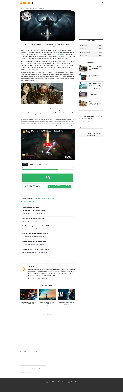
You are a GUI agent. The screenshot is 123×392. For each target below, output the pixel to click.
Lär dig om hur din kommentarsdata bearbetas (54, 351)
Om (82, 2)
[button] (22, 298)
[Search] (102, 3)
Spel (56, 2)
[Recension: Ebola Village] (66, 294)
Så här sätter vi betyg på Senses (27, 201)
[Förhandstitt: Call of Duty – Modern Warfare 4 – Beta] (83, 68)
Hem (21, 8)
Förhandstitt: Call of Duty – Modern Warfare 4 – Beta (95, 68)
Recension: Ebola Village (66, 302)
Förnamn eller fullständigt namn (85, 121)
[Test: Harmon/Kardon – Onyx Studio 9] (83, 95)
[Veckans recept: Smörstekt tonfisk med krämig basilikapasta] (83, 103)
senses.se (44, 46)
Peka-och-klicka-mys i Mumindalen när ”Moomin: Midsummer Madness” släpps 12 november (96, 86)
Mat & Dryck (64, 2)
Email (80, 127)
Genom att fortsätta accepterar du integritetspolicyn (90, 133)
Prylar (43, 2)
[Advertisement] (91, 25)
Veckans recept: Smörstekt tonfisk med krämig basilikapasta (95, 103)
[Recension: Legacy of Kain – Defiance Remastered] (28, 294)
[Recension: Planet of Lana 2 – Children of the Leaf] (47, 294)
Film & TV (50, 2)
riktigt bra (62, 54)
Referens (77, 2)
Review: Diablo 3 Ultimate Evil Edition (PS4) (48, 198)
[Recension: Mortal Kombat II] (83, 77)
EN (98, 2)
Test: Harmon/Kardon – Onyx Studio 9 (95, 93)
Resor (71, 2)
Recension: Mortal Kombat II (94, 76)
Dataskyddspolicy (69, 386)
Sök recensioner (89, 2)
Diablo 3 (38, 50)
